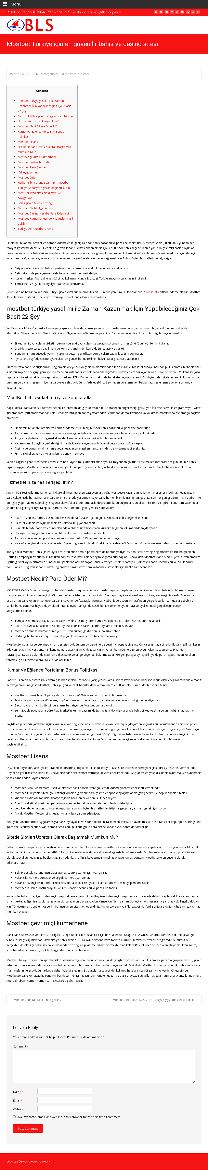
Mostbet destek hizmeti (33, 162)
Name (18, 1092)
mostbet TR (85, 74)
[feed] (177, 13)
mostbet (70, 74)
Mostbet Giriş (26, 177)
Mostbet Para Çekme (32, 167)
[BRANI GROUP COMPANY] (26, 24)
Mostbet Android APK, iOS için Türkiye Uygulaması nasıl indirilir (155, 1000)
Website (18, 1109)
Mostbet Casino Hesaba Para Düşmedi (43, 213)
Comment (21, 1046)
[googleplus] (188, 13)
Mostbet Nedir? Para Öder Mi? (37, 126)
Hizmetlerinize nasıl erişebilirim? (38, 121)
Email (18, 1100)
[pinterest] (193, 13)
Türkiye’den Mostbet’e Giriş (35, 229)
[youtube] (167, 13)
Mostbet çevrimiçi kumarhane (37, 157)
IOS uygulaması (28, 172)
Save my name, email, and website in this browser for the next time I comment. (68, 1117)
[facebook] (156, 13)
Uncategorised (48, 74)
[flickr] (172, 13)
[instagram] (182, 13)
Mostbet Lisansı (28, 142)
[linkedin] (198, 13)
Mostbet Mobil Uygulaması (35, 208)
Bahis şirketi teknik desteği (35, 203)
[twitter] (161, 13)
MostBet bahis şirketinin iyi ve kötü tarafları (46, 116)
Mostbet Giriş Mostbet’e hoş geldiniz (36, 1000)
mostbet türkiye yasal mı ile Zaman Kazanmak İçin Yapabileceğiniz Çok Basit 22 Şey (44, 106)
